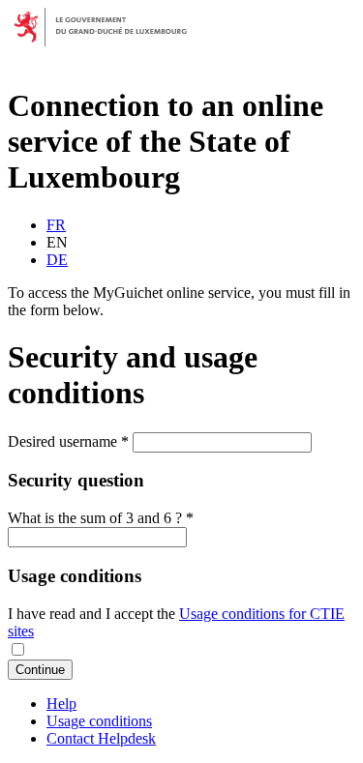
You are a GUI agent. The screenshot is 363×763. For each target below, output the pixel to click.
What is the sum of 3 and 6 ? (101, 518)
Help (61, 703)
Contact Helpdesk (101, 738)
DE (57, 259)
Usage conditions (99, 721)
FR (56, 225)
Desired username (68, 441)
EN (57, 242)
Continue (40, 669)
